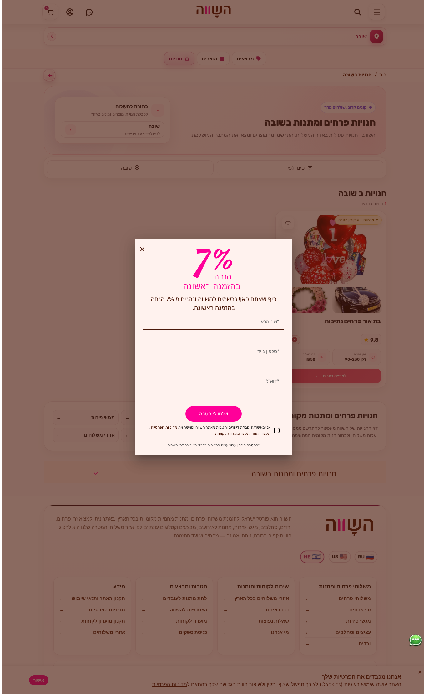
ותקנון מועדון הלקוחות (232, 433)
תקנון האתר (261, 433)
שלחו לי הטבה (213, 414)
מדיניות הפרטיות (164, 427)
